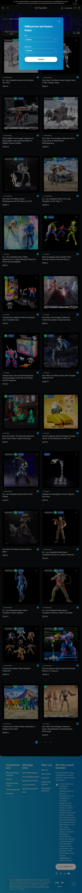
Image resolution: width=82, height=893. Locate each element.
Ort (26, 36)
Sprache (28, 47)
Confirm (41, 59)
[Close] (59, 21)
